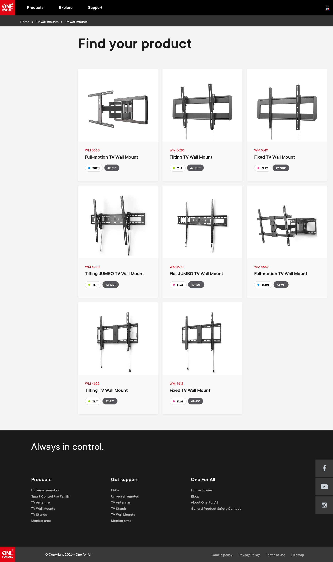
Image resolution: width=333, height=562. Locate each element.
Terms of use (275, 555)
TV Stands (39, 515)
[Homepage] (7, 7)
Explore (66, 8)
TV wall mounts (47, 22)
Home (24, 22)
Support (95, 8)
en (329, 9)
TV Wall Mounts (43, 509)
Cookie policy (222, 555)
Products (35, 8)
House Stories (201, 491)
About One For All (204, 503)
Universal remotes (45, 491)
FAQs (115, 491)
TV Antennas (41, 503)
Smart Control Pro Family (50, 497)
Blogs (195, 497)
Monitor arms (41, 521)
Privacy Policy (249, 555)
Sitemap (297, 555)
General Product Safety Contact (216, 509)
